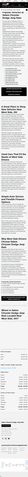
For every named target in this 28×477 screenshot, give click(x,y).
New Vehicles (4, 451)
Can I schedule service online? (10, 289)
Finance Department (6, 222)
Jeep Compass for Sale (11, 72)
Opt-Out (23, 465)
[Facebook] (2, 438)
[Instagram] (5, 438)
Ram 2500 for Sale (10, 80)
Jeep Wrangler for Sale (11, 68)
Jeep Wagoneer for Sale (11, 77)
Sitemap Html (17, 465)
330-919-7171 (24, 354)
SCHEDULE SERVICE (14, 94)
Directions (22, 450)
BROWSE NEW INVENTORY (14, 88)
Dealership (23, 445)
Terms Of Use (10, 465)
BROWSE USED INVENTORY (14, 91)
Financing (16, 445)
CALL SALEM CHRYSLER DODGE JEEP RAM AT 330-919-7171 (14, 298)
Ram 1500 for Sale (10, 79)
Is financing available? (8, 291)
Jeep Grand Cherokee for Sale (13, 70)
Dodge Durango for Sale (11, 82)
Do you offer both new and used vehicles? (13, 287)
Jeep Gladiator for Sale (11, 75)
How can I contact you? (8, 292)
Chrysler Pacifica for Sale (11, 84)
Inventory (4, 445)
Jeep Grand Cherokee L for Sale (13, 73)
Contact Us (7, 425)
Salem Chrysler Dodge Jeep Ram (3, 465)
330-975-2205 (24, 356)
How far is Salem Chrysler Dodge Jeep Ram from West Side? (13, 284)
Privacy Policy (6, 465)
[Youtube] (8, 438)
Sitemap (13, 465)
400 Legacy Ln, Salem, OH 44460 (8, 368)
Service (10, 445)
